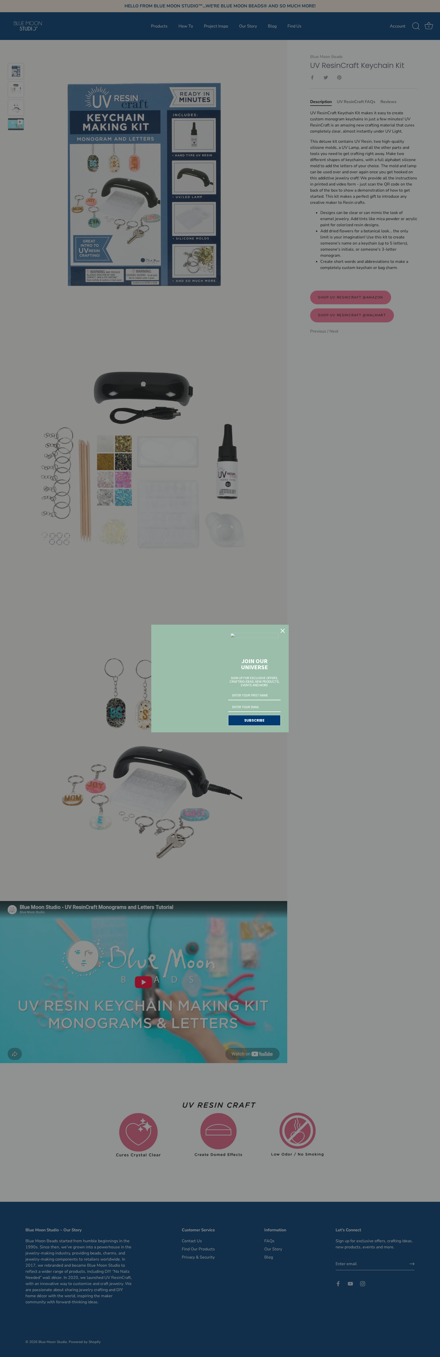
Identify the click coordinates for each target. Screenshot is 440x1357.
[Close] (283, 631)
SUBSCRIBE (254, 720)
